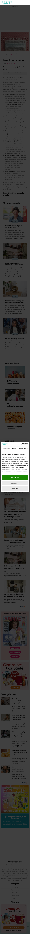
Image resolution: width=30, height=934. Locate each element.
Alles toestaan (15, 477)
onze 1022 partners (12, 457)
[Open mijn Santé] (24, 3)
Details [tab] (14, 448)
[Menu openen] (20, 3)
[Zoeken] (27, 2)
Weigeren (15, 488)
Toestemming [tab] (6, 448)
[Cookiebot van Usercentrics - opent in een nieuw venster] (21, 444)
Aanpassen (14, 483)
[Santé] (6, 2)
